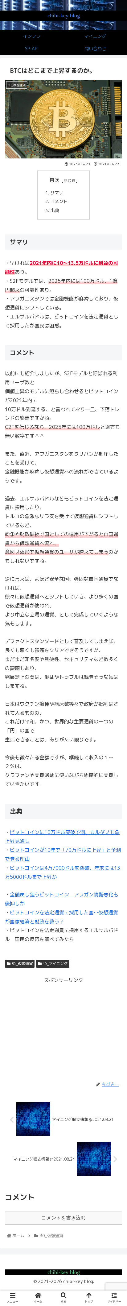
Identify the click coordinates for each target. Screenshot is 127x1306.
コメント (59, 201)
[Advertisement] (63, 1028)
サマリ (56, 193)
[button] (114, 825)
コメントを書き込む (63, 1217)
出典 (54, 210)
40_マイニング (55, 963)
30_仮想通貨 (21, 963)
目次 (54, 180)
